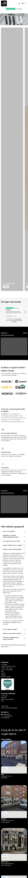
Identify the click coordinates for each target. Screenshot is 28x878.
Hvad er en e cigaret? (9, 531)
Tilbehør (3, 675)
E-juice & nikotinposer (7, 669)
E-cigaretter (4, 664)
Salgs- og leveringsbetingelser (9, 708)
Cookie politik (4, 706)
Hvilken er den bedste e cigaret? (12, 633)
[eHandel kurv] (19, 3)
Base (2, 671)
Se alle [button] (5, 287)
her (9, 440)
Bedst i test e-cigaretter (7, 699)
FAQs (2, 701)
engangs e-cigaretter (11, 622)
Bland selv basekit (6, 676)
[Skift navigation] (25, 3)
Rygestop (3, 697)
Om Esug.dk (4, 696)
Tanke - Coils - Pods (6, 668)
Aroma (3, 673)
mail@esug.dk (7, 714)
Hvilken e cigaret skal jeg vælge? (12, 549)
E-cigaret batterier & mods (8, 666)
